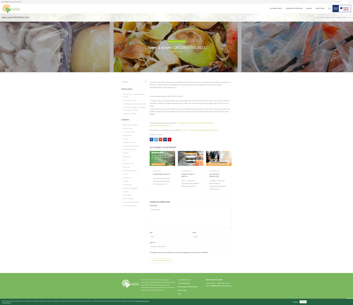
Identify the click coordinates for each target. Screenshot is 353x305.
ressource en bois (128, 164)
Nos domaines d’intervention (188, 287)
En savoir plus (6, 303)
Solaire (125, 139)
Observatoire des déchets (176, 42)
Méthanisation (127, 185)
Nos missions (182, 290)
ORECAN (126, 153)
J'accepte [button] (303, 302)
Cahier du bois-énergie (130, 125)
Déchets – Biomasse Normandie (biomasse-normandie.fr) (200, 130)
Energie (125, 181)
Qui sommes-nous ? (276, 8)
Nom (151, 232)
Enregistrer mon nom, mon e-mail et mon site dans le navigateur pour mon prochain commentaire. (179, 252)
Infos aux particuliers (341, 8)
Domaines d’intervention (294, 8)
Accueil (316, 17)
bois (124, 160)
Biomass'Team (127, 128)
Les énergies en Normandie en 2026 (134, 104)
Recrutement (127, 178)
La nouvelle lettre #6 (130, 113)
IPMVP (125, 174)
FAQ (329, 8)
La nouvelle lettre (129, 132)
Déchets (126, 192)
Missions (309, 8)
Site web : (153, 242)
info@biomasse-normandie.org (220, 286)
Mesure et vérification (130, 171)
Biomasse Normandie (130, 206)
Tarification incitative (129, 149)
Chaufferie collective (129, 142)
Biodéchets (126, 156)
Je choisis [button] (295, 302)
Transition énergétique (130, 188)
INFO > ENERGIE (128, 199)
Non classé (126, 167)
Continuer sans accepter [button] (141, 301)
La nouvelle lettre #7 (130, 100)
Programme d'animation (130, 146)
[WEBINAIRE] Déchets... (162, 174)
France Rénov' (127, 135)
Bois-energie (127, 195)
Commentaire (154, 206)
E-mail (194, 232)
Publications (320, 8)
